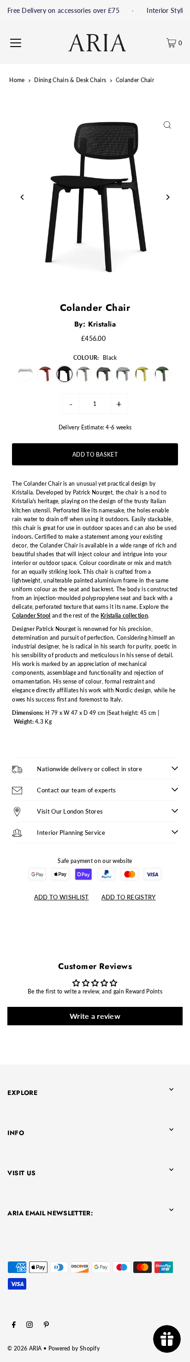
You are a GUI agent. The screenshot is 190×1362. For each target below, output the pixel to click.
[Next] (167, 197)
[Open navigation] (15, 42)
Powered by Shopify (74, 1348)
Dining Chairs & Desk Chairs (70, 80)
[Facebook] (14, 1325)
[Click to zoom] (167, 124)
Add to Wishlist (61, 897)
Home (16, 80)
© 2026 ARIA (24, 1348)
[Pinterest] (46, 1325)
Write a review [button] (95, 1015)
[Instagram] (29, 1325)
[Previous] (22, 197)
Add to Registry (128, 897)
